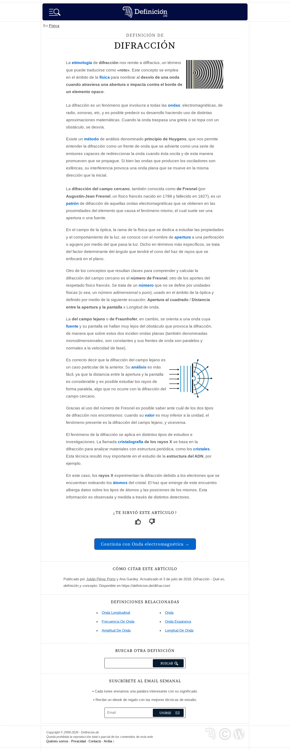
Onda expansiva (178, 622)
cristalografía (130, 442)
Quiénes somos (57, 741)
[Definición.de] (145, 12)
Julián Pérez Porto (100, 579)
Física (54, 26)
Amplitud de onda (116, 630)
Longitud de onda (179, 630)
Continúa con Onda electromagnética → (145, 544)
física (104, 77)
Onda (169, 613)
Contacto (95, 741)
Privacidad (78, 741)
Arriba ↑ (109, 741)
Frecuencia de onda (118, 622)
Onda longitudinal (116, 613)
